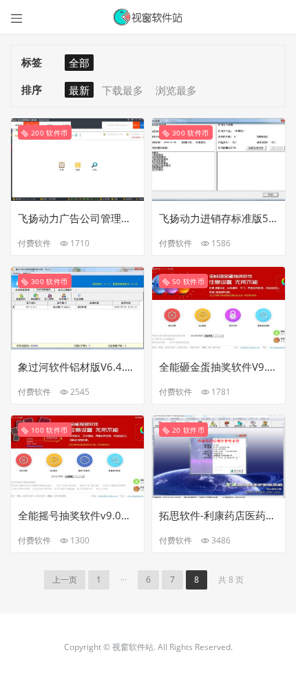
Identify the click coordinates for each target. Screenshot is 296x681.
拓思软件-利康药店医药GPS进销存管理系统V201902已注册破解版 (218, 515)
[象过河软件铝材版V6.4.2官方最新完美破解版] (77, 307)
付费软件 (34, 243)
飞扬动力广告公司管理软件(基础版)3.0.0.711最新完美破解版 (77, 218)
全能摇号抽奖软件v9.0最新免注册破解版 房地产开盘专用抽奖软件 (77, 515)
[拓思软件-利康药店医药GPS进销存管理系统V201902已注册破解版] (218, 455)
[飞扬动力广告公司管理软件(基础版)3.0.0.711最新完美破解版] (77, 158)
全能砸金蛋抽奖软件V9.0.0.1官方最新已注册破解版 (218, 367)
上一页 (64, 579)
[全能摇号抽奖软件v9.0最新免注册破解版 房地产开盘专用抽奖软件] (77, 455)
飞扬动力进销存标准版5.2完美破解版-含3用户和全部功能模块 (218, 218)
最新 (79, 90)
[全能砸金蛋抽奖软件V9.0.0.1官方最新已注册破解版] (218, 307)
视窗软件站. (135, 647)
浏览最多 (176, 90)
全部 (79, 62)
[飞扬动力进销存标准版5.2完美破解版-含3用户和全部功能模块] (218, 158)
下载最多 (122, 90)
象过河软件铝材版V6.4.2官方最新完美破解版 (77, 367)
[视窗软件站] (148, 17)
